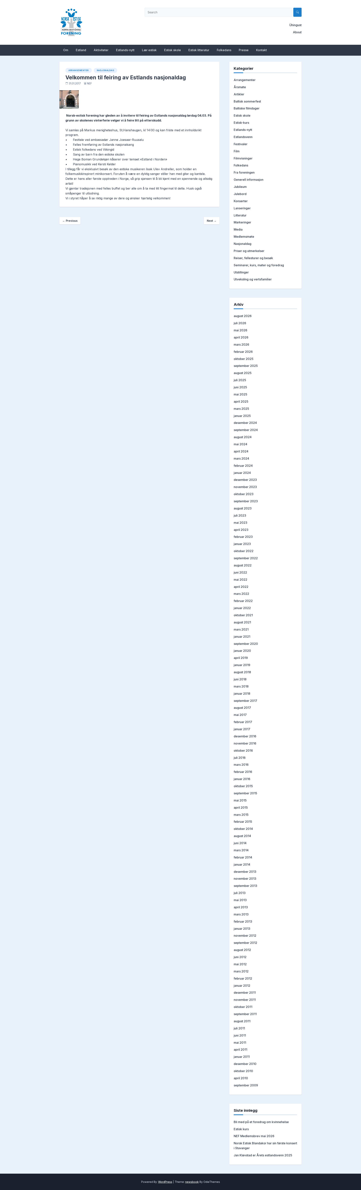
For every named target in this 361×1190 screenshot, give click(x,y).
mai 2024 (240, 444)
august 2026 (243, 316)
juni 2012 (240, 957)
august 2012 (242, 950)
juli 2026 (240, 323)
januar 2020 (242, 651)
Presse (244, 50)
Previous (69, 220)
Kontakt (261, 50)
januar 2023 (242, 544)
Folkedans (224, 50)
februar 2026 (243, 352)
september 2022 (246, 558)
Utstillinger (241, 272)
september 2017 (245, 701)
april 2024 (241, 451)
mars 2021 (241, 629)
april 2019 (241, 658)
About (297, 32)
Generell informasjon (248, 179)
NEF (89, 83)
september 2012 (245, 943)
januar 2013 (242, 928)
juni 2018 (240, 679)
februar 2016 (243, 772)
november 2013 (245, 878)
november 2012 (245, 935)
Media (238, 229)
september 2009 (246, 1085)
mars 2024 (241, 458)
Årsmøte (240, 87)
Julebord (240, 194)
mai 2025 (240, 394)
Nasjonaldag (105, 70)
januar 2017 (242, 729)
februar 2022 (243, 601)
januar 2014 (242, 864)
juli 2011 (239, 1028)
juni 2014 (240, 843)
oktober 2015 (243, 786)
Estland (81, 50)
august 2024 (243, 437)
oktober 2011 (243, 1007)
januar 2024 (242, 473)
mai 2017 (240, 715)
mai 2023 (240, 522)
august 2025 (243, 373)
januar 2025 (242, 416)
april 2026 (241, 337)
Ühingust (295, 25)
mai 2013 (240, 900)
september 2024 (246, 430)
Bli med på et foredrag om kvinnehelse (261, 1122)
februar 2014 (243, 857)
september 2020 (246, 644)
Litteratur (240, 215)
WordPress (165, 1181)
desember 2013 (245, 872)
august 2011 (242, 1021)
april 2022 (241, 587)
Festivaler (240, 144)
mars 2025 (241, 409)
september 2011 (245, 1014)
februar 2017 (243, 722)
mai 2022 (240, 579)
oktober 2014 (243, 829)
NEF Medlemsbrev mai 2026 (254, 1136)
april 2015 (241, 807)
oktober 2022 (243, 551)
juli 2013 (240, 893)
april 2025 (241, 401)
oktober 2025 (243, 359)
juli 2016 (240, 758)
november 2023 (245, 487)
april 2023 (241, 530)
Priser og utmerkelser (249, 251)
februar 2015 (243, 821)
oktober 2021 (243, 615)
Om (65, 50)
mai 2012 (240, 964)
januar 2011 (242, 1057)
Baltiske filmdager (246, 108)
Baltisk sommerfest (247, 101)
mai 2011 (240, 1042)
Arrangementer (78, 70)
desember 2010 (245, 1064)
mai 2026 (240, 330)
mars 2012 (241, 971)
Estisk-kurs (241, 122)
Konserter (241, 201)
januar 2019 (242, 665)
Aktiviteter (101, 50)
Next (211, 220)
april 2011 (240, 1049)
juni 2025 (240, 387)
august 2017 (242, 708)
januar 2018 (242, 693)
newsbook (192, 1181)
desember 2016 (245, 736)
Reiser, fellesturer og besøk (253, 258)
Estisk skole (172, 50)
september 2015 (245, 793)
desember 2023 (245, 480)
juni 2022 (240, 572)
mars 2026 (241, 344)
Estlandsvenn (243, 137)
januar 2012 (242, 985)
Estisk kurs (241, 1129)
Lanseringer (242, 208)
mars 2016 (241, 765)
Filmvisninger (243, 158)
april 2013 (241, 907)
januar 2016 (242, 779)
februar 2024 (243, 465)
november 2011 (245, 1000)
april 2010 (241, 1078)
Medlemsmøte (244, 236)
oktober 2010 (243, 1071)
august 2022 (243, 565)
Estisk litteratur (198, 50)
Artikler (239, 94)
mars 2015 (241, 815)
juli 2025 (240, 380)
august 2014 (242, 836)
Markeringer (242, 222)
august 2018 (242, 672)
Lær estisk (149, 50)
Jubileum (240, 187)
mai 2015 (240, 800)
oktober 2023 (243, 494)
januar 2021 (242, 636)
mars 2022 (241, 594)
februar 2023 (243, 537)
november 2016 (245, 743)
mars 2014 (241, 850)
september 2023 (246, 501)
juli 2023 (240, 515)
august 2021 (242, 622)
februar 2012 (243, 978)
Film (237, 151)
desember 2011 (245, 992)
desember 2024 (245, 423)
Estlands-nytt (125, 50)
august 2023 (243, 508)
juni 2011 (240, 1035)
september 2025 (246, 366)
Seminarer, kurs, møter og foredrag (259, 265)
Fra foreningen (244, 172)
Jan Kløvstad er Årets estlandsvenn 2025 (263, 1155)
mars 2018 (241, 686)
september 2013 (245, 886)
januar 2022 (242, 608)
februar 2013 (243, 921)
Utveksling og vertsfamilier (253, 279)
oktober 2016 (243, 750)
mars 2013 (241, 914)
